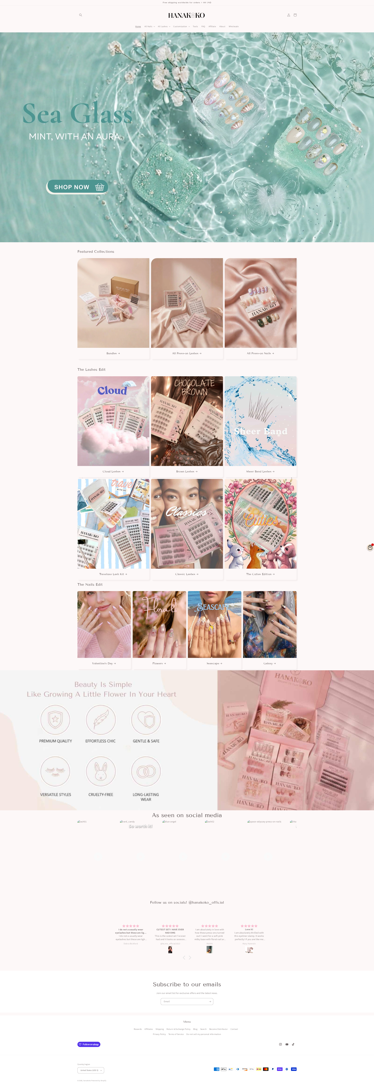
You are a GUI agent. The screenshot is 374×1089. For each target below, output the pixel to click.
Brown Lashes (185, 471)
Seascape (213, 663)
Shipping (160, 1029)
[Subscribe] (210, 1001)
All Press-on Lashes (185, 353)
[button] (80, 15)
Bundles (112, 353)
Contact (234, 1029)
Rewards (138, 1029)
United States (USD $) (89, 1070)
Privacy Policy (159, 1034)
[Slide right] (291, 308)
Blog (195, 1029)
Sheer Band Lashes (258, 471)
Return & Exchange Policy (178, 1029)
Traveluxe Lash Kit (111, 574)
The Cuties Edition (259, 574)
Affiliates (148, 1029)
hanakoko (87, 1081)
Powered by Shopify (98, 1081)
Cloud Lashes (112, 471)
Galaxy (268, 663)
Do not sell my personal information (203, 1034)
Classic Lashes (185, 574)
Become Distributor (218, 1029)
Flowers (158, 663)
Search (203, 1029)
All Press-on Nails (259, 353)
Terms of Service (176, 1034)
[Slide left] (82, 308)
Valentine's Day (102, 663)
